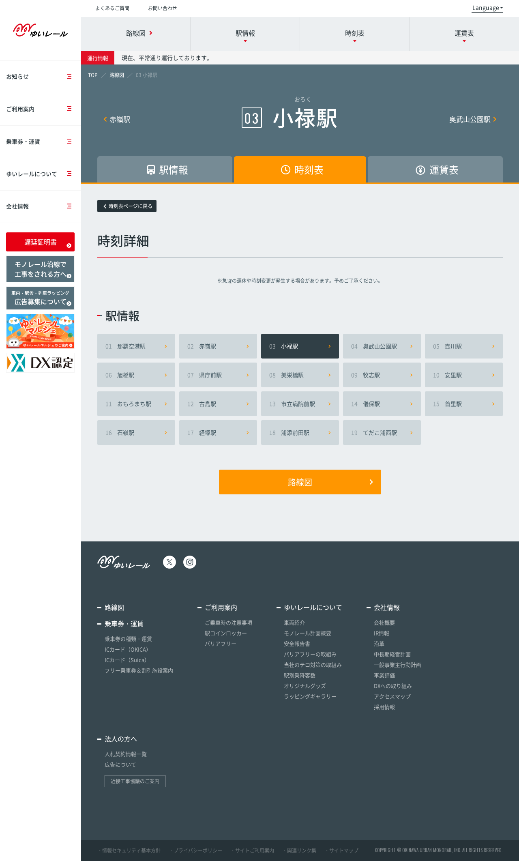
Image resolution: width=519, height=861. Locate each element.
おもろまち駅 (128, 403)
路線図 (300, 482)
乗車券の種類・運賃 (128, 638)
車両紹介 (294, 622)
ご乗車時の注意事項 (228, 622)
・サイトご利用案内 (252, 850)
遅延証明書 (40, 242)
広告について (120, 764)
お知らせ (17, 76)
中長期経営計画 (392, 654)
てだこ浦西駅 (374, 432)
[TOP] (93, 75)
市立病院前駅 (292, 403)
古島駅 (201, 403)
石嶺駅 (119, 432)
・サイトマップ (341, 850)
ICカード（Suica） (127, 659)
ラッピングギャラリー (310, 696)
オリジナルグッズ (305, 685)
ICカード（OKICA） (128, 649)
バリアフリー (220, 643)
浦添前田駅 (289, 432)
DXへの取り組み (393, 685)
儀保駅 (365, 403)
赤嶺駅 (119, 119)
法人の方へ (121, 738)
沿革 (379, 643)
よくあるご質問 (112, 8)
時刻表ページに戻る (130, 206)
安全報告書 (297, 643)
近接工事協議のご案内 (135, 781)
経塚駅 (201, 432)
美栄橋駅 (286, 375)
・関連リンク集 (299, 850)
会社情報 (17, 206)
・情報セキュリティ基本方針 (129, 850)
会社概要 (384, 622)
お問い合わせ (162, 8)
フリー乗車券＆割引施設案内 (139, 670)
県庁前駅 (204, 375)
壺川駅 (447, 346)
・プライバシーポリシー (195, 850)
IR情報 (381, 633)
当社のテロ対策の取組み (313, 664)
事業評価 (384, 675)
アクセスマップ (392, 696)
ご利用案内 (20, 109)
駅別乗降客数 (299, 675)
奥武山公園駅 (470, 119)
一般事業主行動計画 (397, 664)
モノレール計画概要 (307, 633)
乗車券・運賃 (23, 141)
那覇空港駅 (125, 346)
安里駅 (447, 375)
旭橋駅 (119, 375)
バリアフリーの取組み (310, 654)
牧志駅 (365, 375)
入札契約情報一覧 (126, 754)
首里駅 (447, 403)
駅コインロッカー (226, 633)
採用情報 (384, 707)
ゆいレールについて (31, 174)
